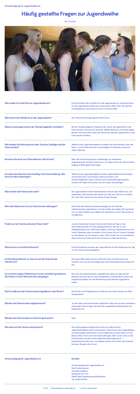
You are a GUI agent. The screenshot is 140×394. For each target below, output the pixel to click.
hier (115, 197)
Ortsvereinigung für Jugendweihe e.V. (23, 6)
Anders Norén (92, 388)
